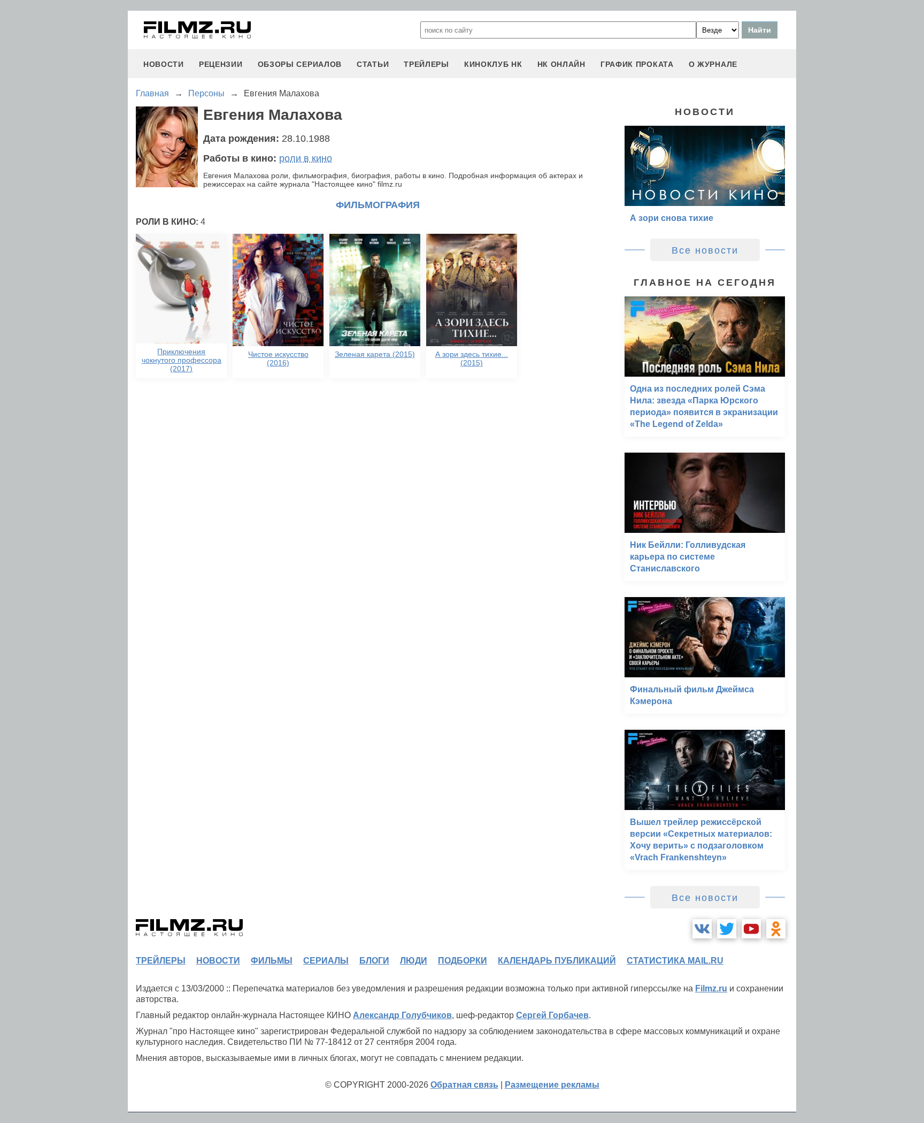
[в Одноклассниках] (776, 928)
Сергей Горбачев (552, 1015)
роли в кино (305, 158)
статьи (373, 64)
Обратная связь (464, 1084)
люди (413, 960)
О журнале (713, 64)
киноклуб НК (493, 64)
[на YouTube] (751, 928)
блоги (374, 960)
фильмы (271, 960)
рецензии (221, 64)
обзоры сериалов (300, 64)
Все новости (705, 250)
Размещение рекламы (552, 1084)
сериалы (326, 960)
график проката (637, 64)
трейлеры (426, 64)
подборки (462, 960)
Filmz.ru (711, 988)
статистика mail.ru (675, 960)
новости (163, 64)
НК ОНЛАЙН (561, 64)
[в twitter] (726, 928)
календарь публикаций (557, 960)
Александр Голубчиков (402, 1015)
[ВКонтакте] (702, 928)
